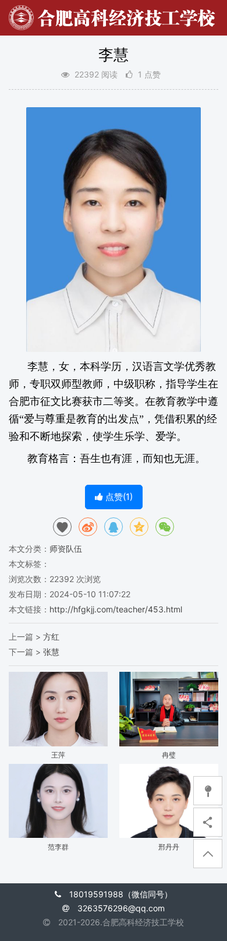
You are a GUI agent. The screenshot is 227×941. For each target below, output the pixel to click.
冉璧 (169, 755)
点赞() (118, 496)
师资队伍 (65, 549)
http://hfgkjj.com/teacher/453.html (115, 609)
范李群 (58, 847)
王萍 (58, 755)
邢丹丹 (168, 847)
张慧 (51, 652)
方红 (51, 637)
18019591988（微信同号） (120, 894)
